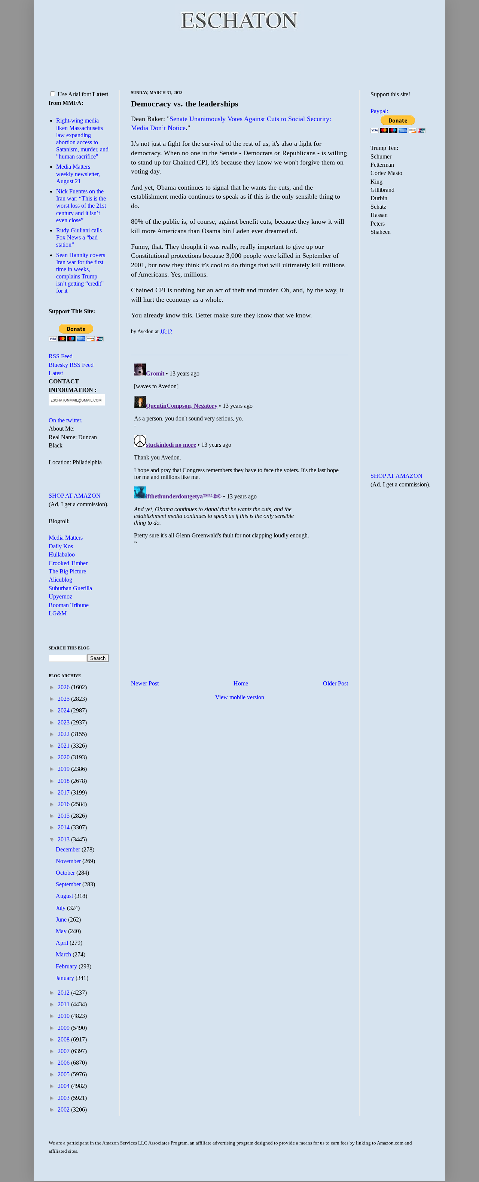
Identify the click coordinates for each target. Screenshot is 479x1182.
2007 (64, 1051)
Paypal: (379, 111)
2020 (64, 757)
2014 (64, 827)
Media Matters (66, 537)
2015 (64, 815)
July (61, 908)
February (67, 966)
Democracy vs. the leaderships (184, 103)
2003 (64, 1098)
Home (241, 683)
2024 (64, 710)
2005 (64, 1074)
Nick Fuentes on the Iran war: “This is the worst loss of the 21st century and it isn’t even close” (81, 205)
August (65, 896)
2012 (64, 992)
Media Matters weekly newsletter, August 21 (78, 173)
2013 (64, 839)
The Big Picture (67, 571)
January (66, 978)
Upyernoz (60, 596)
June (62, 919)
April (63, 943)
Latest (56, 373)
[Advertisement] (239, 60)
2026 (64, 687)
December (69, 849)
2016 (64, 804)
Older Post (335, 683)
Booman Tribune (69, 605)
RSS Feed (61, 356)
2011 (64, 1004)
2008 (64, 1039)
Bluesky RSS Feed (71, 365)
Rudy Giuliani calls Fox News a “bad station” (79, 237)
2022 (64, 734)
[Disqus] (239, 454)
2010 (64, 1016)
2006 (64, 1062)
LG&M (58, 613)
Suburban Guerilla (70, 588)
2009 (64, 1028)
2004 (64, 1086)
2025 (64, 699)
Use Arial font (74, 94)
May (62, 931)
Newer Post (145, 683)
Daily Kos (61, 546)
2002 (64, 1109)
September (69, 884)
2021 (64, 745)
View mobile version (239, 697)
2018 (64, 781)
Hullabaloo (62, 554)
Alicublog (60, 579)
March (64, 954)
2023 (64, 722)
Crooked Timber (68, 563)
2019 (64, 769)
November (69, 861)
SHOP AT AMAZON (75, 495)
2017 (64, 792)
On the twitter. (65, 420)
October (66, 872)
